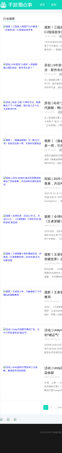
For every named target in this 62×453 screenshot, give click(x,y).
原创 (53, 4)
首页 (42, 4)
